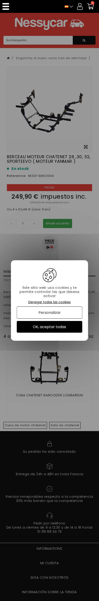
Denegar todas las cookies (49, 302)
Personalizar (49, 312)
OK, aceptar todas (49, 326)
